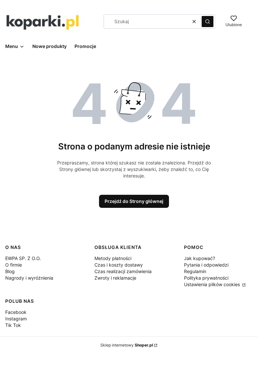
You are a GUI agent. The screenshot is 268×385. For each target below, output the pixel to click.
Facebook (15, 312)
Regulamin (195, 271)
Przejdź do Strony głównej (134, 201)
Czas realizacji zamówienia (123, 271)
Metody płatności (112, 258)
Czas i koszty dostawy (118, 265)
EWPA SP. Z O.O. (23, 258)
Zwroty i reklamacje (115, 278)
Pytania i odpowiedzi (206, 265)
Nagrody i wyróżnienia (29, 278)
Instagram (16, 318)
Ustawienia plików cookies (212, 284)
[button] (207, 21)
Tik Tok (13, 325)
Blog (10, 271)
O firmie (13, 265)
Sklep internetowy (126, 345)
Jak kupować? (199, 258)
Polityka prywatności (206, 278)
